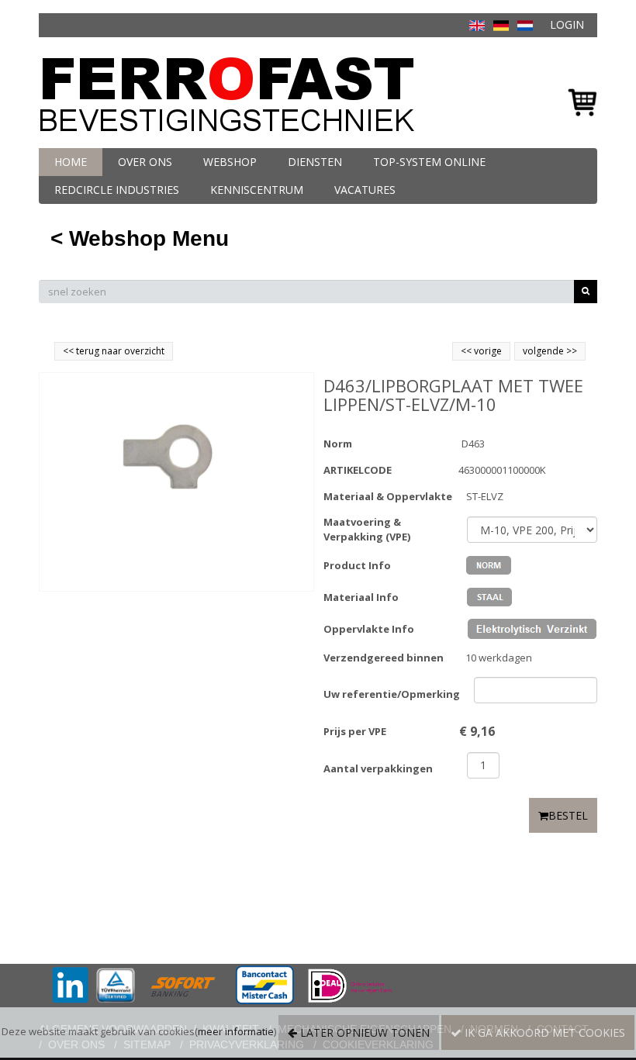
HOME (70, 161)
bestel (568, 815)
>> (570, 350)
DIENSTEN (315, 161)
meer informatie (236, 1031)
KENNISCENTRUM (256, 189)
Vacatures (365, 189)
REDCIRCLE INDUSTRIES (116, 189)
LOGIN (567, 24)
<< (467, 350)
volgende (550, 350)
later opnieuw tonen (363, 1032)
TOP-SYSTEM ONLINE (429, 161)
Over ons (145, 161)
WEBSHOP (230, 161)
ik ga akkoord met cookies (543, 1032)
